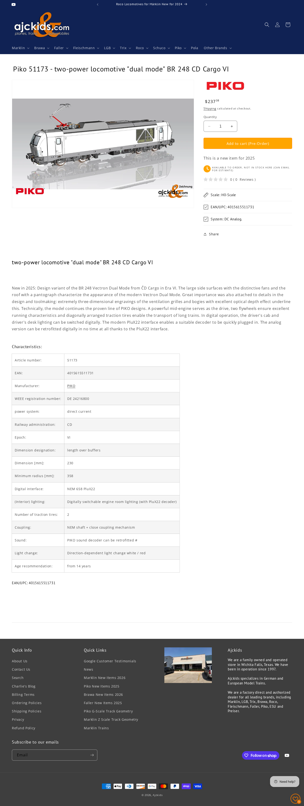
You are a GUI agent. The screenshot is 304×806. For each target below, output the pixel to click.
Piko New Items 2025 (101, 686)
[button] (20, 48)
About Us (20, 661)
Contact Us (21, 669)
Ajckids (157, 795)
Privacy (18, 719)
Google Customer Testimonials (110, 661)
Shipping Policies (26, 711)
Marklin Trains (96, 728)
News (88, 669)
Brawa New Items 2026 (103, 694)
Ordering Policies (27, 703)
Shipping (210, 108)
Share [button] (214, 234)
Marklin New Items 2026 (104, 677)
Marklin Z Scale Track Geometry (111, 719)
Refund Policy (23, 728)
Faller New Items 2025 (103, 703)
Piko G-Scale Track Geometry (108, 711)
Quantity (210, 117)
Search (18, 677)
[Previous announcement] (97, 4)
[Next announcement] (206, 4)
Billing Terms (23, 694)
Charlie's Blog (23, 686)
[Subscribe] (92, 755)
